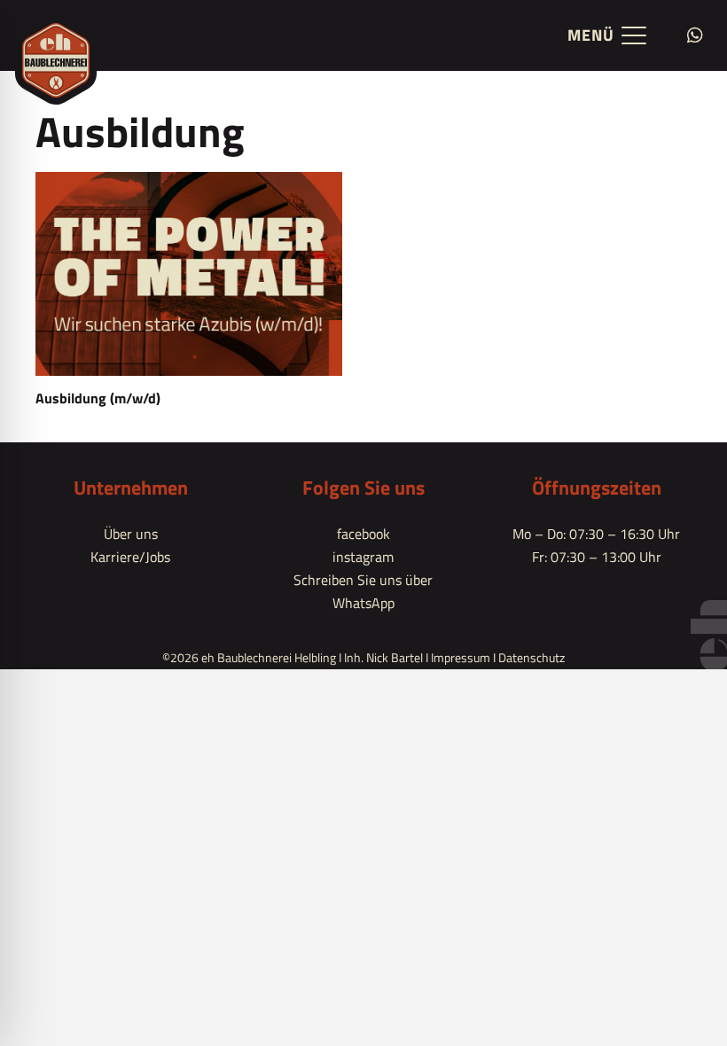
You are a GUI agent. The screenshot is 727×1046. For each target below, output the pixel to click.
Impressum (460, 657)
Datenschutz (531, 657)
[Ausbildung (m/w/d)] (188, 274)
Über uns (131, 533)
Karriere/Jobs (130, 556)
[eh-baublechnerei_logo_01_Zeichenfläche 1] (56, 60)
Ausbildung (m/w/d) (97, 398)
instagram (363, 556)
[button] (606, 35)
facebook (363, 533)
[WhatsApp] (695, 35)
